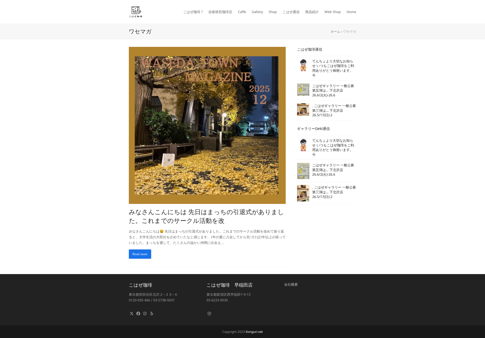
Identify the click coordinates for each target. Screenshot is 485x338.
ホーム (335, 31)
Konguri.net (254, 331)
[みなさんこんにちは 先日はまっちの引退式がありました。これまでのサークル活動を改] (207, 125)
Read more (139, 254)
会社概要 (291, 284)
